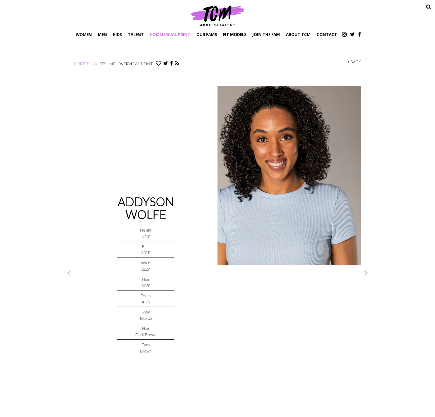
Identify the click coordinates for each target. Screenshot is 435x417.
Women (84, 34)
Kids (117, 34)
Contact (327, 34)
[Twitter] (352, 34)
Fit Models (234, 34)
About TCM (298, 34)
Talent (136, 34)
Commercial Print (170, 34)
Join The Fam (266, 34)
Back (355, 61)
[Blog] (177, 63)
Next (366, 272)
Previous (69, 272)
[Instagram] (344, 34)
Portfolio (85, 63)
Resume (107, 63)
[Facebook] (359, 34)
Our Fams (206, 34)
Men (102, 34)
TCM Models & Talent (217, 15)
